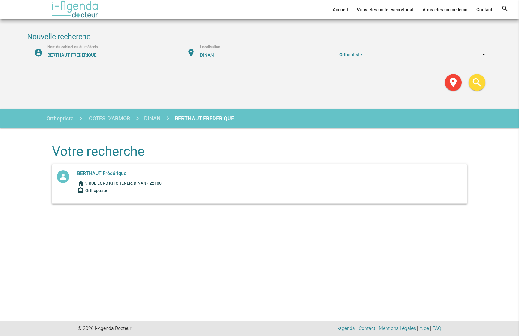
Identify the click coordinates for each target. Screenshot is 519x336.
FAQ (436, 328)
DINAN (152, 118)
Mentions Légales (397, 328)
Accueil (340, 9)
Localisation (210, 47)
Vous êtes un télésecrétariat (385, 9)
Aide (424, 328)
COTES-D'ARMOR (109, 118)
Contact (484, 9)
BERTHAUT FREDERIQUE (204, 118)
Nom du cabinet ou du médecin (72, 47)
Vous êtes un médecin (445, 9)
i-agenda (345, 328)
